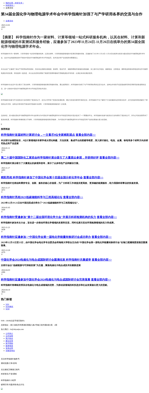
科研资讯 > (10, 5)
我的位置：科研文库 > (15, 3)
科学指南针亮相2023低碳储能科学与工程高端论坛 (31, 197)
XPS (7, 304)
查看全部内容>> (86, 134)
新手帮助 (9, 343)
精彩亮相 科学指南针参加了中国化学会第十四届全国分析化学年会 (42, 177)
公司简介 (9, 334)
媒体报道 (9, 346)
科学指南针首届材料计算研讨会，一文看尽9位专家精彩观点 (38, 134)
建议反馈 (9, 341)
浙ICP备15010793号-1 (73, 389)
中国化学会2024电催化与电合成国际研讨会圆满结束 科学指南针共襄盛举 (46, 259)
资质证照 (9, 348)
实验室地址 (10, 351)
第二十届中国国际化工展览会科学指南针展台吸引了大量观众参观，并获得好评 (50, 157)
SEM (7, 309)
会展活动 (9, 21)
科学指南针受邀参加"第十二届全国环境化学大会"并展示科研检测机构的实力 (48, 217)
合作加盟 (9, 336)
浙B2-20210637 (57, 389)
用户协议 (9, 338)
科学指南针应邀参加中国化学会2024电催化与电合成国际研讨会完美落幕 (45, 279)
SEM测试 (9, 307)
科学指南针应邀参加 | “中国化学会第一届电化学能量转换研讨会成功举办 (46, 236)
